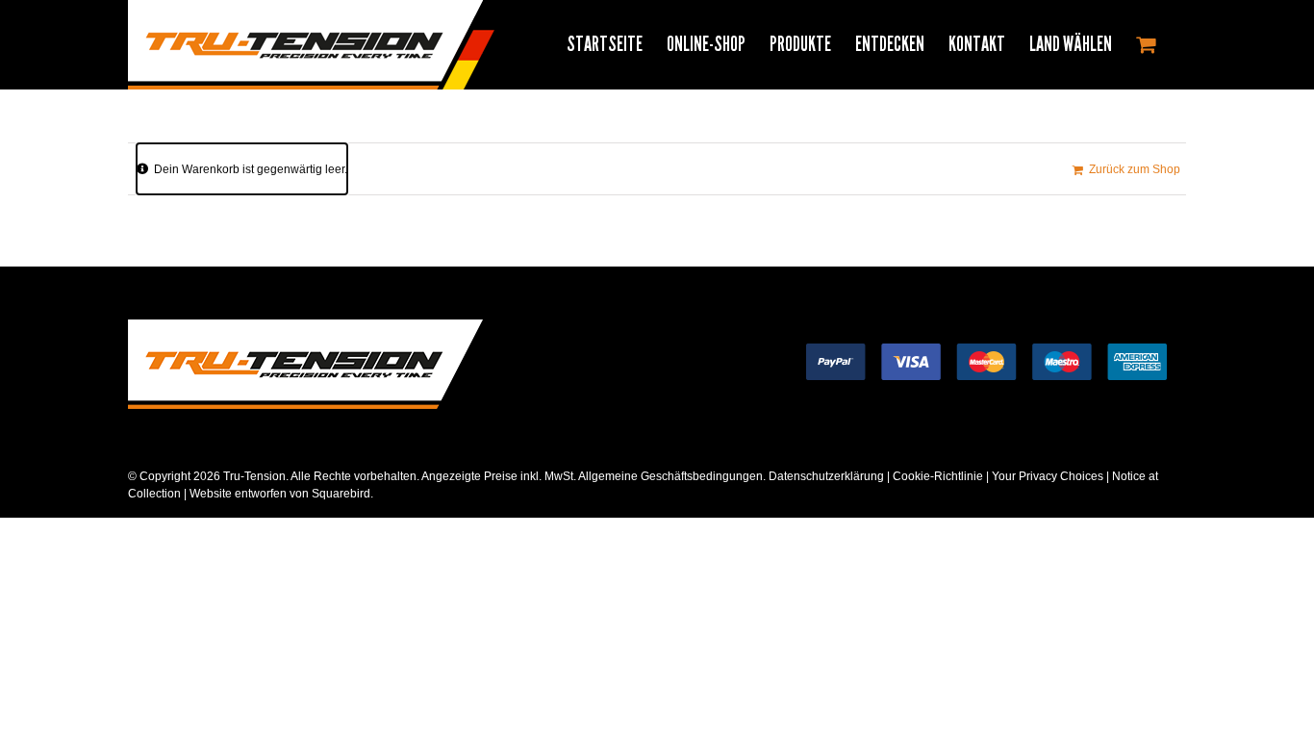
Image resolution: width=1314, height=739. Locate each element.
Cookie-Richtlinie (938, 476)
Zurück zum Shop (1134, 169)
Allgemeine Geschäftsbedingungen (670, 476)
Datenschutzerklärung (826, 476)
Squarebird (339, 493)
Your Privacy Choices (1047, 476)
